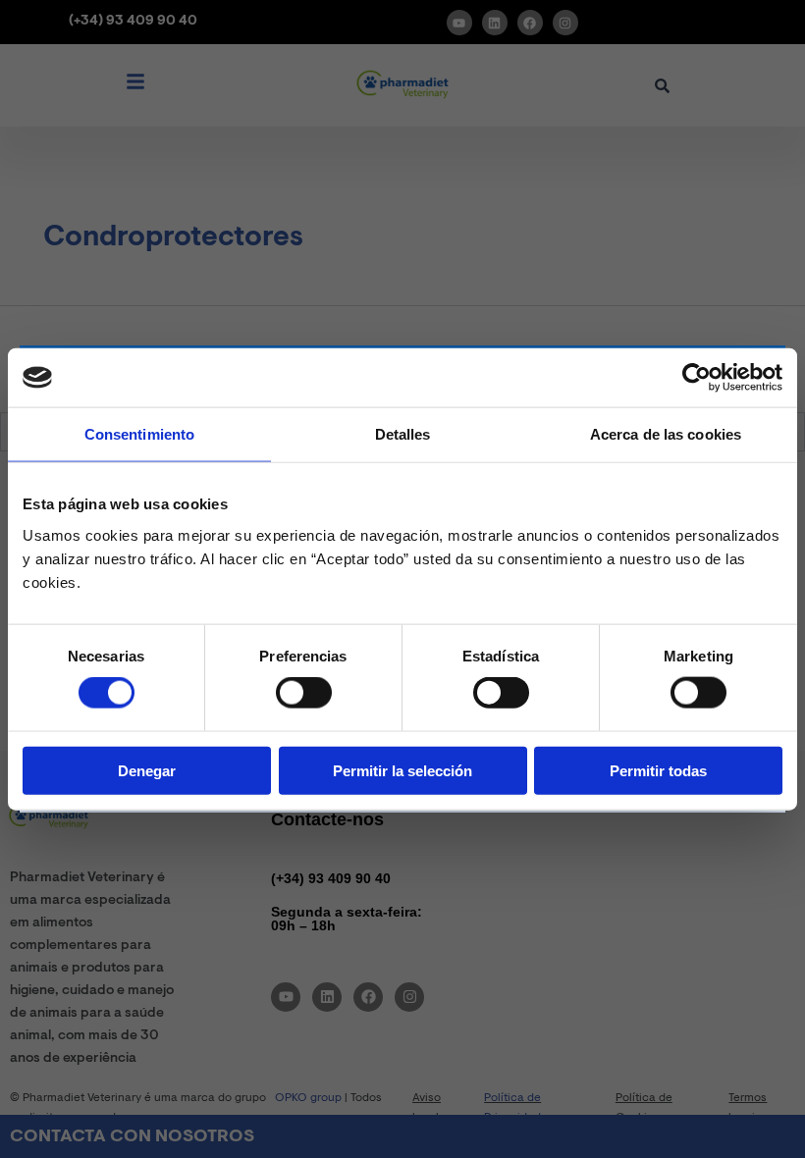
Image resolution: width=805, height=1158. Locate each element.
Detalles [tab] (403, 434)
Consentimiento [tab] (139, 434)
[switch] (304, 693)
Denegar (147, 770)
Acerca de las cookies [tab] (665, 434)
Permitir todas (658, 770)
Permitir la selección (402, 770)
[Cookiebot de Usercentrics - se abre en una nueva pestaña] (696, 378)
